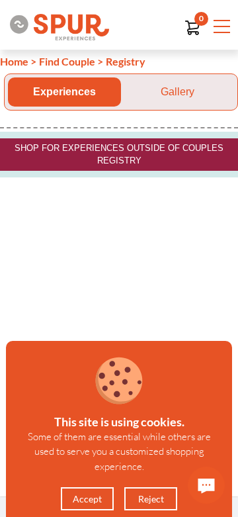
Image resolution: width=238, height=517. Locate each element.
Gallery (177, 91)
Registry (125, 61)
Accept (87, 498)
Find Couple (67, 61)
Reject (151, 498)
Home (14, 61)
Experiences (64, 91)
